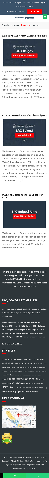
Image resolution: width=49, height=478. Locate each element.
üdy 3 (6, 387)
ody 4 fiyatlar (21, 367)
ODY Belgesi (17, 3)
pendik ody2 (15, 371)
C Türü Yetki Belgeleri (15, 359)
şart (30, 391)
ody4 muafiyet (29, 367)
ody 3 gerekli (43, 363)
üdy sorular (25, 391)
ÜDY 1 (18, 383)
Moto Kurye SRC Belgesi (24, 6)
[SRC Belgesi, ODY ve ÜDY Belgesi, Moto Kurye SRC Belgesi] (25, 18)
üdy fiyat (17, 391)
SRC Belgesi (7, 3)
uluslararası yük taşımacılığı (22, 378)
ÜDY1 (12, 382)
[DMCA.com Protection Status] (7, 438)
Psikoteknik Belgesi (38, 3)
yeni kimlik (42, 379)
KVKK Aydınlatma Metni (12, 344)
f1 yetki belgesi (28, 359)
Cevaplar (35, 11)
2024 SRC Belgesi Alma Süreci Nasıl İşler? (24, 115)
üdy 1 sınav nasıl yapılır (36, 383)
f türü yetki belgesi (38, 359)
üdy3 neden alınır (27, 388)
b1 (8, 359)
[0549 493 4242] (14, 475)
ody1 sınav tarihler (19, 363)
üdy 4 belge (39, 387)
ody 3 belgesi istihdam (32, 363)
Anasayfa (26, 25)
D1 (22, 359)
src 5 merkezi (15, 375)
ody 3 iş (4, 367)
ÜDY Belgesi (27, 3)
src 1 (8, 374)
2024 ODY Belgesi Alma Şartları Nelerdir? (24, 35)
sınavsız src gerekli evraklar (28, 375)
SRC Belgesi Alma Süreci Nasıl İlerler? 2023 (22, 196)
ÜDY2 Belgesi (24, 383)
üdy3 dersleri (16, 387)
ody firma (8, 371)
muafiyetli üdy (8, 363)
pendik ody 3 (23, 371)
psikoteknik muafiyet (34, 371)
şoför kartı (35, 391)
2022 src (4, 359)
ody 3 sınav (11, 367)
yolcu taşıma (6, 383)
